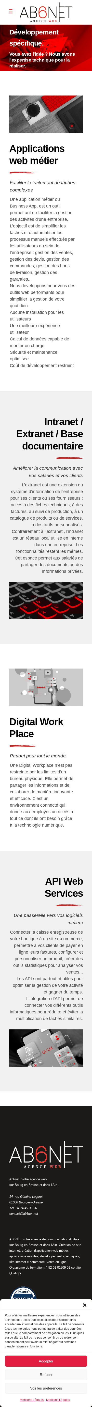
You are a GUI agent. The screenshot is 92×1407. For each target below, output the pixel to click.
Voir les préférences (46, 1388)
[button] (84, 1305)
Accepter (46, 1361)
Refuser (46, 1375)
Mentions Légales (32, 1400)
